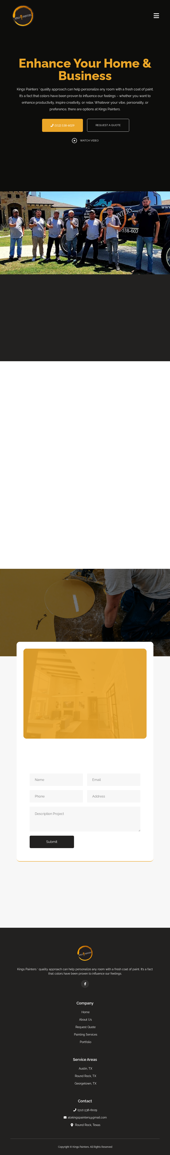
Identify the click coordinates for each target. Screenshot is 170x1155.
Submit (51, 842)
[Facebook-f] (85, 984)
